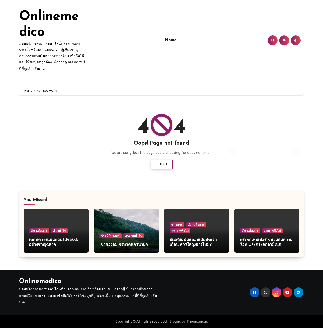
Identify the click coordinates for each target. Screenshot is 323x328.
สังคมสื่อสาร (39, 231)
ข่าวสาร (177, 225)
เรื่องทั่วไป (59, 231)
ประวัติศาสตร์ (110, 236)
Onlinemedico (40, 281)
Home (171, 40)
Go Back (161, 164)
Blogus (175, 321)
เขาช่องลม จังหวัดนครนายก (124, 245)
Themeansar (197, 321)
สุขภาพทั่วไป (133, 236)
